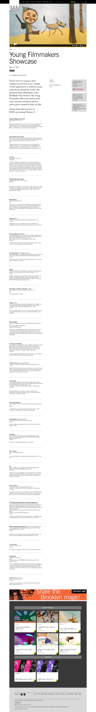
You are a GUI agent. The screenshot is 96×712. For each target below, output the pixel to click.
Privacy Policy (77, 694)
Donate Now (44, 694)
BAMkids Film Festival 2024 (19, 75)
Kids (10, 49)
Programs (27, 1)
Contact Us (63, 694)
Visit (23, 1)
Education (33, 1)
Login (62, 1)
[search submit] (86, 2)
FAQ (35, 694)
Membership (38, 1)
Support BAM (45, 1)
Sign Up (59, 1)
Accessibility (70, 694)
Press (57, 694)
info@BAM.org (18, 702)
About (51, 1)
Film (14, 49)
